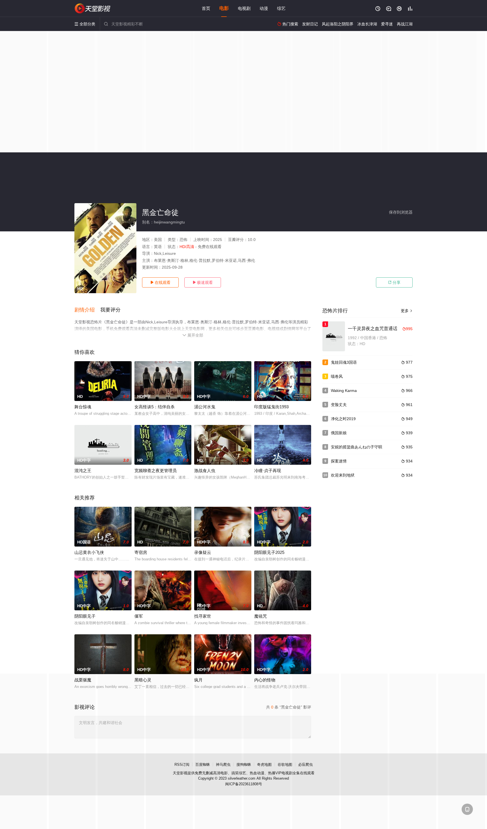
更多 (407, 310)
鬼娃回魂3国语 (344, 362)
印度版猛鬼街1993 (271, 406)
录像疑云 (202, 552)
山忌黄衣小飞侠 (89, 552)
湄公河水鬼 (204, 406)
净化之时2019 (343, 418)
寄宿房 (140, 552)
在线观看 (160, 282)
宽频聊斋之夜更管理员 (155, 470)
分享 (394, 282)
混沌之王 (82, 470)
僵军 (138, 616)
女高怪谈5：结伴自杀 (154, 406)
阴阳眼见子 (85, 616)
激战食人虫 (204, 470)
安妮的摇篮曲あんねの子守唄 (356, 447)
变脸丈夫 (339, 404)
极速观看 (202, 282)
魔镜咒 (260, 616)
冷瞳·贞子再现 (267, 470)
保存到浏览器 (401, 212)
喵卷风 (337, 376)
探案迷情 (339, 461)
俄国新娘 (339, 433)
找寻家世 (202, 616)
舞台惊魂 (82, 406)
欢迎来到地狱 (343, 475)
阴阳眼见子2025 (269, 552)
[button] (87, 310)
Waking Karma (344, 390)
